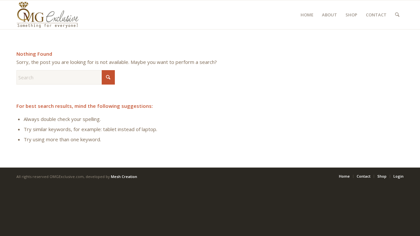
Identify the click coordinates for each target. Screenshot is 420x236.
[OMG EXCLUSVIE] (47, 14)
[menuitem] (307, 14)
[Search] (397, 14)
